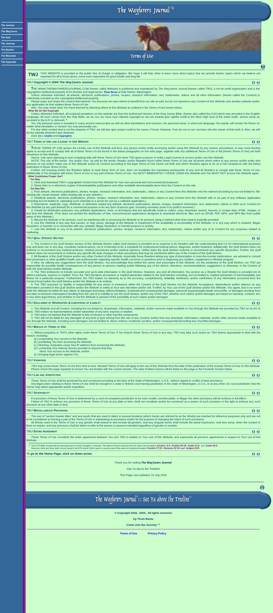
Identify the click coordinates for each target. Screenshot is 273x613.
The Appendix (8, 62)
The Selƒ (6, 37)
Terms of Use (128, 533)
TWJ (29, 82)
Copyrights (65, 135)
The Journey (8, 43)
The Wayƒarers (9, 31)
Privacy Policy (157, 533)
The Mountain (8, 56)
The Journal (7, 25)
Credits (48, 135)
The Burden (7, 50)
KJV (37, 445)
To (28, 453)
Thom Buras (110, 92)
